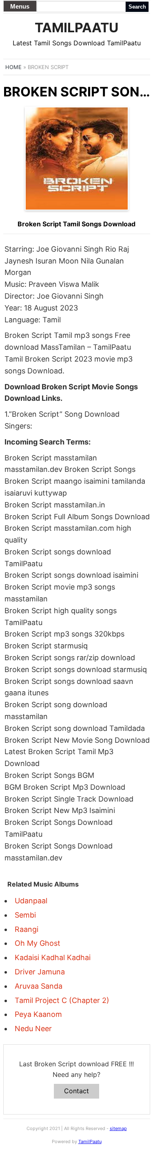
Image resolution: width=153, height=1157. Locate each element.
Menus (19, 6)
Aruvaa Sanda (38, 986)
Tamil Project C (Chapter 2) (62, 1000)
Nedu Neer (33, 1028)
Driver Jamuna (40, 971)
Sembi (25, 915)
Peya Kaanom (38, 1014)
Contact (76, 1091)
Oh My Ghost (37, 943)
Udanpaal (31, 900)
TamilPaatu (76, 28)
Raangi (26, 929)
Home (13, 67)
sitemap (118, 1128)
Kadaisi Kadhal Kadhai (53, 957)
